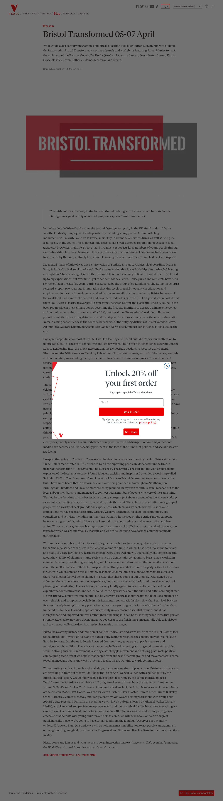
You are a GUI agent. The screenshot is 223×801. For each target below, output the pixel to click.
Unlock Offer (131, 411)
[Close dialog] (166, 365)
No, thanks (131, 432)
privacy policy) (147, 422)
